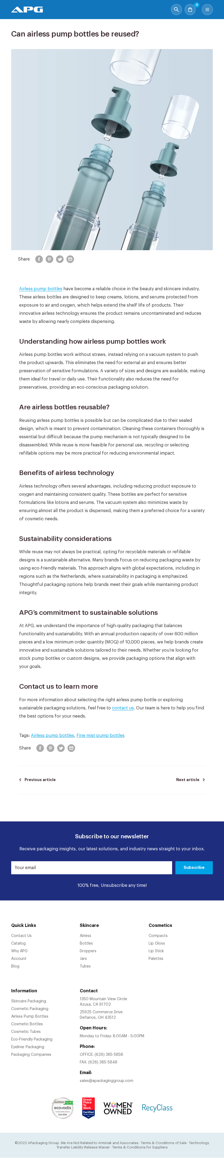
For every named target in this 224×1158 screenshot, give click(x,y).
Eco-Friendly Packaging (31, 1039)
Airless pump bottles (40, 289)
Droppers (88, 951)
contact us (123, 708)
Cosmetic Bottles (27, 1024)
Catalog (18, 943)
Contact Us (21, 936)
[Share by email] (70, 259)
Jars (83, 959)
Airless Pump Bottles (29, 1016)
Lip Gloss (157, 943)
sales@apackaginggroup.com (106, 1081)
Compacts (158, 936)
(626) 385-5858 (109, 1055)
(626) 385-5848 (102, 1062)
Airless (85, 936)
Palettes (156, 959)
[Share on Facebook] (39, 259)
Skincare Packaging (28, 1001)
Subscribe (194, 868)
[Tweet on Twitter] (60, 259)
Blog (15, 966)
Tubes (85, 966)
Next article (187, 780)
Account (18, 959)
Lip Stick (156, 951)
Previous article (40, 780)
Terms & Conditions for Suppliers (140, 1147)
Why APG (19, 951)
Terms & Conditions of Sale (164, 1143)
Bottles (86, 943)
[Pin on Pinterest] (49, 259)
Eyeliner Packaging (27, 1047)
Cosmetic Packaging (29, 1009)
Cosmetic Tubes (26, 1032)
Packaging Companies (31, 1055)
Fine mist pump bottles (100, 735)
